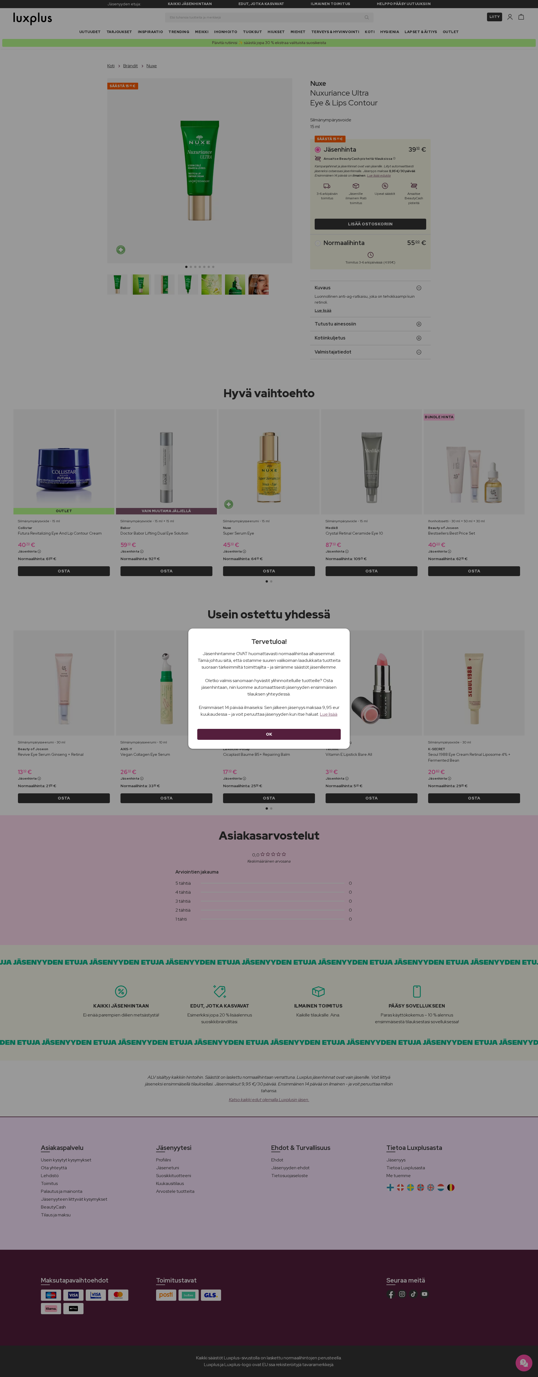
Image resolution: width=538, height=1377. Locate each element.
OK (269, 734)
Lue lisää (328, 714)
